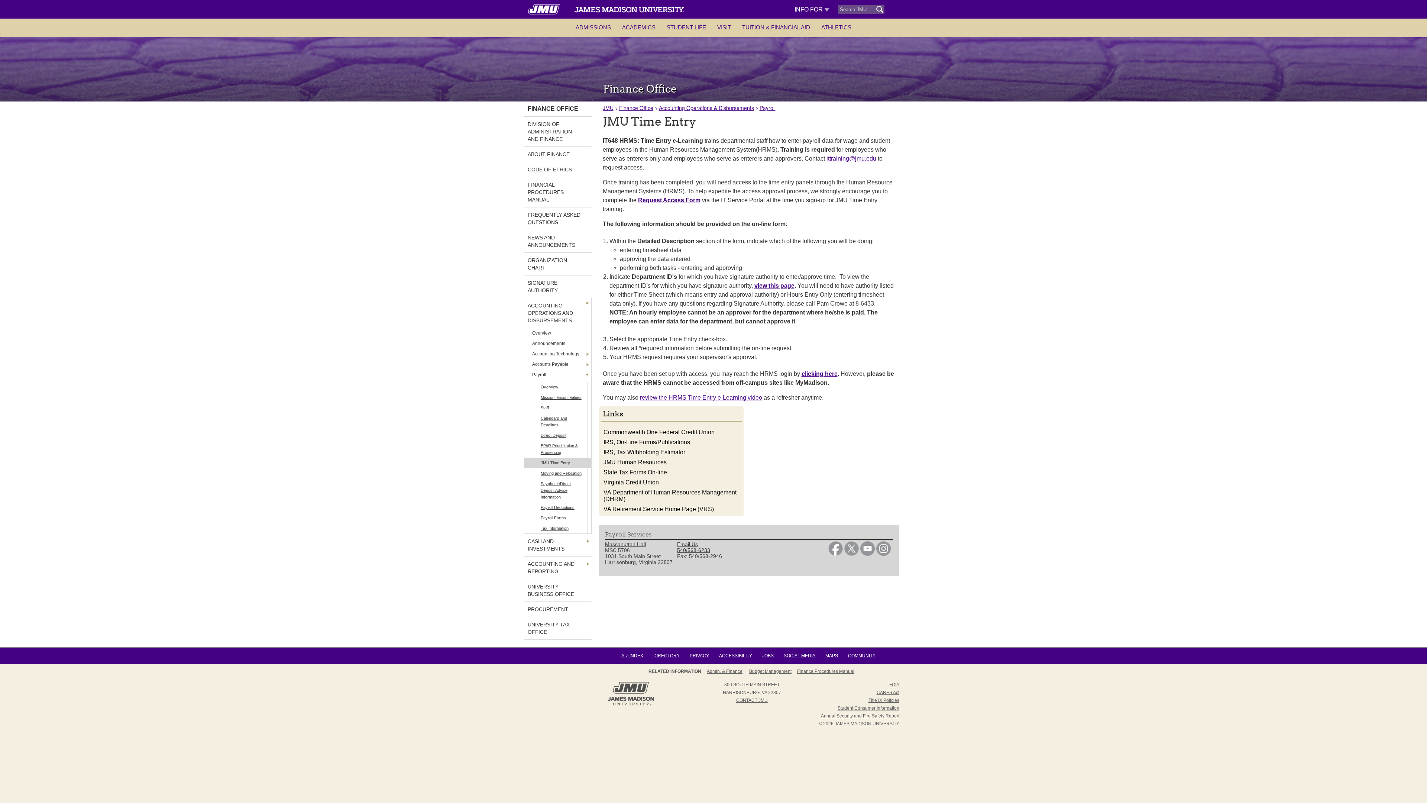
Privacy (699, 655)
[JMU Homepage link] (631, 704)
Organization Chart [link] (547, 264)
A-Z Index (632, 655)
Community (862, 655)
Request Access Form (669, 200)
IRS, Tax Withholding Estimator (644, 452)
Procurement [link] (548, 609)
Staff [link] (545, 408)
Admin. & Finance (724, 671)
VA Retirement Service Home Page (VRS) (659, 509)
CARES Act (888, 692)
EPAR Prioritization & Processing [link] (559, 449)
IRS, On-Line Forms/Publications (647, 442)
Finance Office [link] (553, 109)
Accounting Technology (555, 354)
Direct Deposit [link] (553, 435)
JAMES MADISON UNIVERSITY (867, 723)
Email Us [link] (687, 544)
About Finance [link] (549, 154)
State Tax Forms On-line (635, 472)
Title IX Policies (883, 700)
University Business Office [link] (551, 590)
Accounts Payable (550, 364)
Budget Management (770, 671)
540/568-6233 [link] (693, 550)
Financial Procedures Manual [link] (546, 192)
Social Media (799, 655)
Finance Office (636, 108)
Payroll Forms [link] (553, 518)
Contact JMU (752, 700)
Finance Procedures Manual (825, 671)
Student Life (686, 27)
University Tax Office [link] (549, 628)
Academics (639, 27)
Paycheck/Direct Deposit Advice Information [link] (556, 490)
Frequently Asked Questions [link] (554, 218)
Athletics (836, 27)
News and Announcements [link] (551, 241)
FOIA (894, 684)
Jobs (768, 655)
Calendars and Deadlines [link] (554, 421)
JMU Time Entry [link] (555, 463)
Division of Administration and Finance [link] (550, 131)
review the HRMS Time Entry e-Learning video (701, 397)
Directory (666, 655)
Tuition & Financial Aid (776, 27)
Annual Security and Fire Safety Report (860, 716)
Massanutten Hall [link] (625, 544)
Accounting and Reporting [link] (551, 567)
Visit (724, 27)
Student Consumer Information (868, 708)
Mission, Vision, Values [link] (561, 397)
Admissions (593, 27)
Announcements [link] (548, 343)
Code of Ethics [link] (550, 169)
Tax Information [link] (555, 528)
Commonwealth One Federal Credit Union (659, 432)
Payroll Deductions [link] (558, 507)
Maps (831, 655)
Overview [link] (541, 333)
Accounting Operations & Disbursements (706, 108)
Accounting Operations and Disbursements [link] (550, 313)
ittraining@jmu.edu (851, 158)
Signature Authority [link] (543, 286)
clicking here (820, 374)
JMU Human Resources (635, 462)
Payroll (539, 374)
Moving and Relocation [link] (561, 473)
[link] (835, 554)
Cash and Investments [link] (546, 545)
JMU (608, 108)
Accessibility (735, 655)
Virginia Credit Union (631, 482)
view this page (774, 286)
